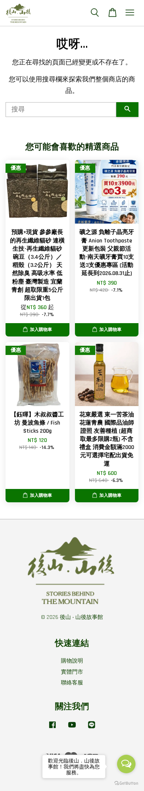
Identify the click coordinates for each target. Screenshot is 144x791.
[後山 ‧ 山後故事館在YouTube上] (72, 728)
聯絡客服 (72, 682)
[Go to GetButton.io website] (126, 783)
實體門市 (72, 672)
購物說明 (72, 660)
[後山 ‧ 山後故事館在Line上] (91, 728)
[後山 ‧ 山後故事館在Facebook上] (52, 728)
